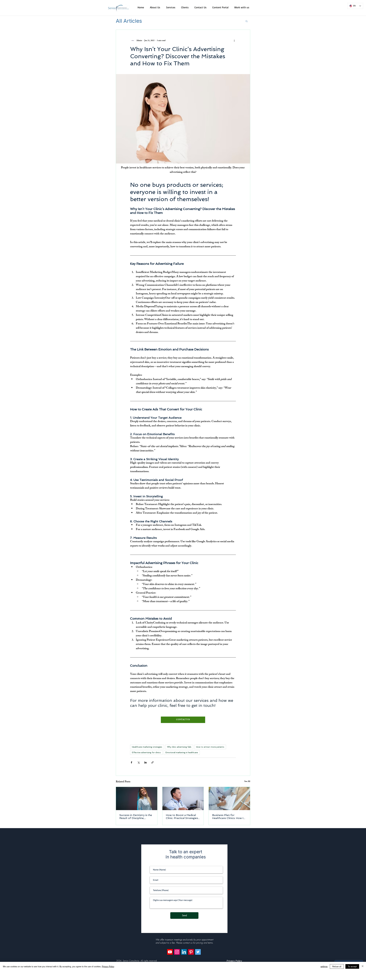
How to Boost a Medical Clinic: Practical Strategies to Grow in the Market (182, 817)
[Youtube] (170, 952)
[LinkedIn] (184, 952)
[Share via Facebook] (131, 762)
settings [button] (324, 966)
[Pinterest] (191, 952)
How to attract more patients (210, 747)
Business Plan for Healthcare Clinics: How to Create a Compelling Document (228, 817)
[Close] (362, 966)
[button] (246, 21)
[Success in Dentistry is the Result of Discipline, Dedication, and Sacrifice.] (136, 798)
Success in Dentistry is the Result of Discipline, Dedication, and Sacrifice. (135, 817)
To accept (352, 966)
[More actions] (234, 40)
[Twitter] (198, 952)
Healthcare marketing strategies (147, 747)
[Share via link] (152, 762)
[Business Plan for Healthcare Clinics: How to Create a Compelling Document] (229, 798)
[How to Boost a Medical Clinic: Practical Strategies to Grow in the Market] (183, 798)
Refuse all (336, 966)
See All (247, 781)
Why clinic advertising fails (179, 747)
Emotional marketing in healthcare (182, 752)
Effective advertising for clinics (146, 752)
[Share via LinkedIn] (145, 762)
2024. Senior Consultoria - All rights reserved (136, 960)
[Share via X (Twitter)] (138, 762)
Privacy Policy (108, 966)
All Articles (129, 21)
